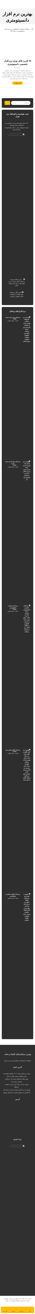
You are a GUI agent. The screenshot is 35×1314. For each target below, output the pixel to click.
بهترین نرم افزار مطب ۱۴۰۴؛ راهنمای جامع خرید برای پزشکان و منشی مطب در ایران (16, 1075)
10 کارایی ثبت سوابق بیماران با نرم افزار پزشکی (16, 1092)
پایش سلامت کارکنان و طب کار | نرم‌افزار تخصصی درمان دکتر (16, 1080)
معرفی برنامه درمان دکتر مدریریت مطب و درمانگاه (16, 1086)
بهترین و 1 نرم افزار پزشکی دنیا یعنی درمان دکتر (16, 1090)
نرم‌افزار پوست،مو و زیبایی (11, 1060)
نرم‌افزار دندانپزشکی (25, 1060)
